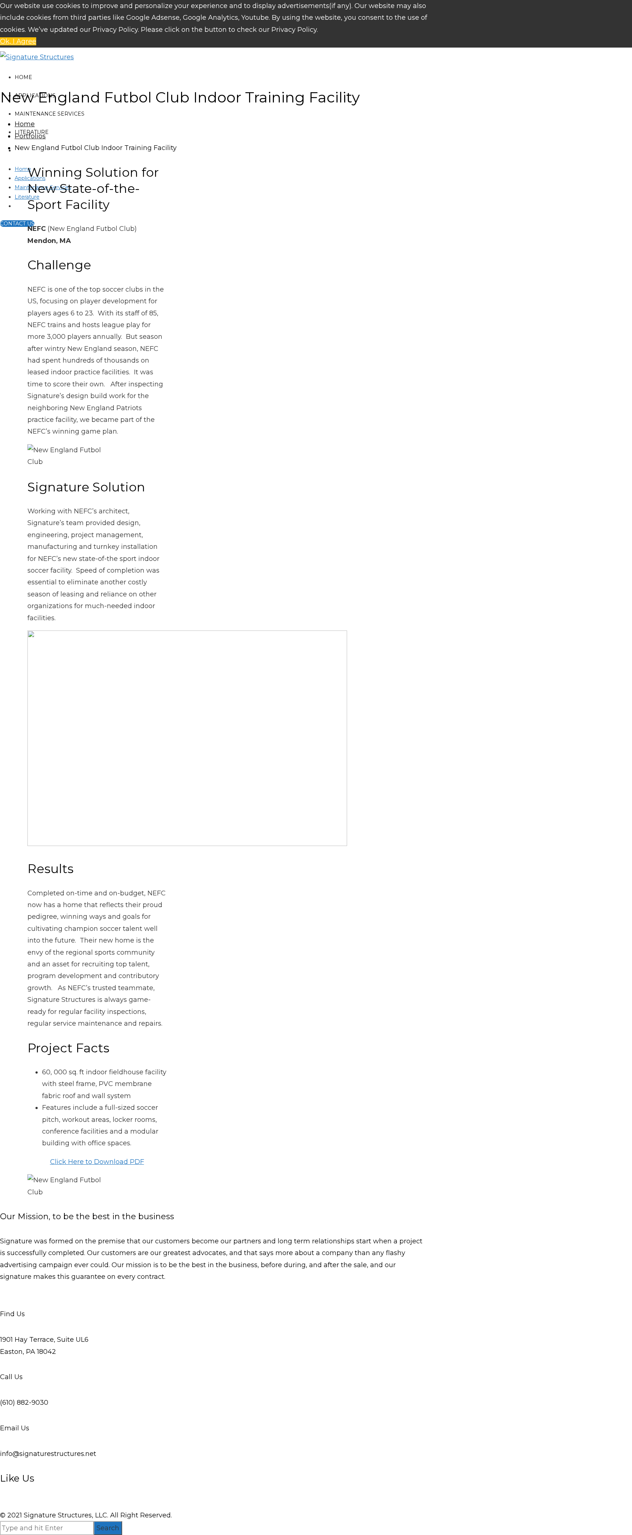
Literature (27, 197)
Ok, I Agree (18, 41)
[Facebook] (1, 1289)
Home (23, 77)
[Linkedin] (3, 1289)
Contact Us (17, 223)
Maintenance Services (49, 114)
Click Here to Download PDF (97, 1162)
